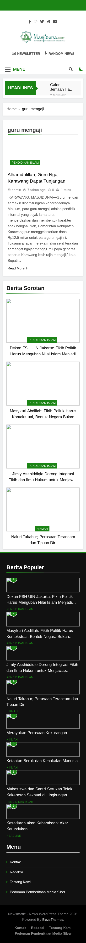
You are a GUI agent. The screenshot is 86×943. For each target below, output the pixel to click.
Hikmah (42, 528)
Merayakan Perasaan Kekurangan (36, 733)
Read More (16, 268)
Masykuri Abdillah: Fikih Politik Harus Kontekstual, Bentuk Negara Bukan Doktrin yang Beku (43, 417)
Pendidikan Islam (42, 340)
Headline (13, 835)
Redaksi (16, 872)
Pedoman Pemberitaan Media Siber (37, 892)
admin (16, 190)
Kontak (15, 862)
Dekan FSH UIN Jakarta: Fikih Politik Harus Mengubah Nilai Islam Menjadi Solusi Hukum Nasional (43, 354)
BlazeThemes (52, 919)
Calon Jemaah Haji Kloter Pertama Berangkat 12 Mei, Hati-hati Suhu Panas (61, 87)
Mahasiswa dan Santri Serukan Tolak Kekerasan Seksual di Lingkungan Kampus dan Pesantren (39, 795)
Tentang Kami (20, 882)
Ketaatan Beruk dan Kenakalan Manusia (42, 761)
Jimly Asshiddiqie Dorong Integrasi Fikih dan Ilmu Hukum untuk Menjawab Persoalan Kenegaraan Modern (43, 480)
